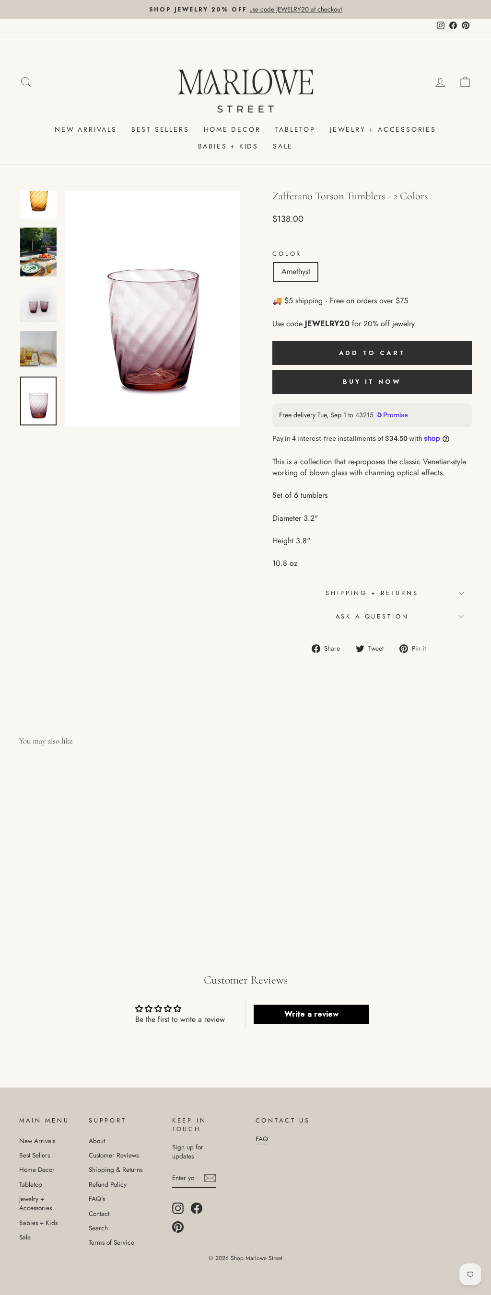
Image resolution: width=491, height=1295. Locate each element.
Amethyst (295, 271)
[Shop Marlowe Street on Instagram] (178, 1208)
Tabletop (295, 129)
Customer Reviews (114, 1155)
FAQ (262, 1139)
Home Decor (232, 129)
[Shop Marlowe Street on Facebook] (196, 1208)
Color (287, 254)
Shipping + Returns (372, 592)
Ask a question (372, 616)
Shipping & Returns (115, 1169)
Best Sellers (160, 129)
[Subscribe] (210, 1178)
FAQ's (97, 1198)
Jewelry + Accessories (383, 129)
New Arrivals (86, 129)
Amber (339, 271)
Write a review (311, 1014)
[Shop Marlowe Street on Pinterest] (178, 1227)
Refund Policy (108, 1184)
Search (98, 1228)
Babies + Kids (228, 146)
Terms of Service (111, 1242)
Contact (99, 1213)
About (97, 1141)
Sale (283, 146)
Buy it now (372, 381)
